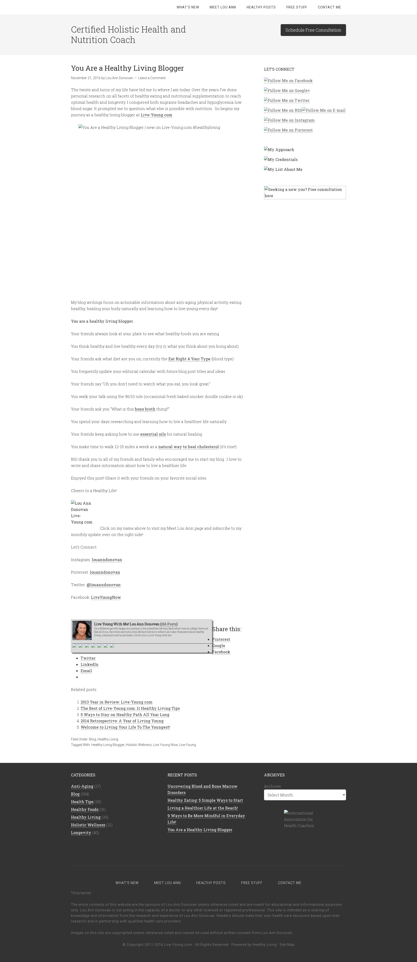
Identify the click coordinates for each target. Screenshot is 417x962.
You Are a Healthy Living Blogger (199, 829)
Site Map (287, 945)
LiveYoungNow (106, 597)
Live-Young (187, 745)
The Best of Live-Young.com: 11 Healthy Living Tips (130, 708)
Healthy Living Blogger (107, 745)
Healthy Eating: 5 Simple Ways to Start (205, 800)
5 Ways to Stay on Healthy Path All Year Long (125, 714)
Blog (92, 739)
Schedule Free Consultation (313, 30)
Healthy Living (107, 739)
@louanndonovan (104, 584)
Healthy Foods (84, 809)
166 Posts (168, 624)
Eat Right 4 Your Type (189, 358)
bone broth (145, 408)
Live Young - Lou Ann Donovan (109, 7)
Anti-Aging (82, 786)
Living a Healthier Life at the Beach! (202, 807)
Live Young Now (165, 745)
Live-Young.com (156, 114)
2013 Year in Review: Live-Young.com (117, 701)
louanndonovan (107, 559)
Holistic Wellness (139, 745)
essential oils (153, 434)
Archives (272, 786)
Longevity (81, 832)
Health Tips (82, 801)
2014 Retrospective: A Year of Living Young (122, 720)
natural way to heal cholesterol (188, 446)
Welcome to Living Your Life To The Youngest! (125, 727)
